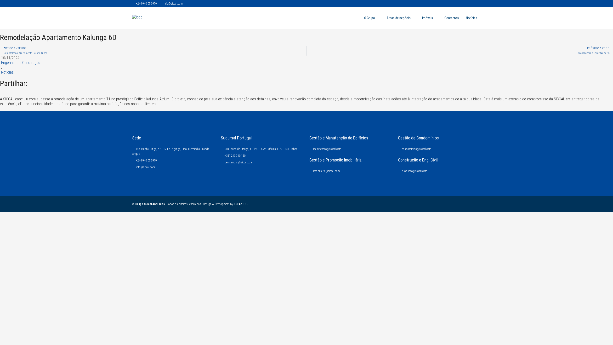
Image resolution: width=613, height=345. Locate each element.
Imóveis (427, 18)
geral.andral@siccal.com (239, 162)
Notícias (471, 18)
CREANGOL (241, 204)
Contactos (451, 18)
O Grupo (369, 18)
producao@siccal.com (414, 171)
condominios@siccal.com (416, 149)
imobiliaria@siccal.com (326, 171)
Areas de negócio (398, 18)
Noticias (7, 72)
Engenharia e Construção (20, 62)
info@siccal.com (145, 167)
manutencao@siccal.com (327, 149)
